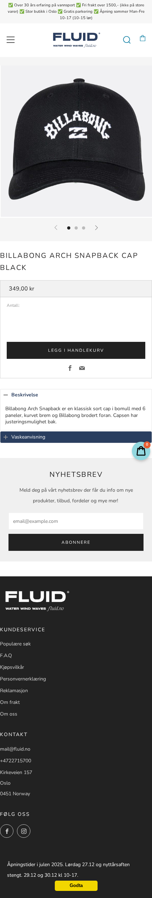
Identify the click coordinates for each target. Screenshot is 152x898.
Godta (76, 885)
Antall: (13, 306)
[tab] (68, 228)
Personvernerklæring (23, 679)
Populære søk (15, 643)
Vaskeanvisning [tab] (28, 437)
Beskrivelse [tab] (24, 394)
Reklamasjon (14, 690)
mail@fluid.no (15, 749)
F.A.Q (6, 655)
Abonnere (76, 542)
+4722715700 (15, 760)
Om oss (8, 714)
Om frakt (10, 702)
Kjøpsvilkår (12, 667)
